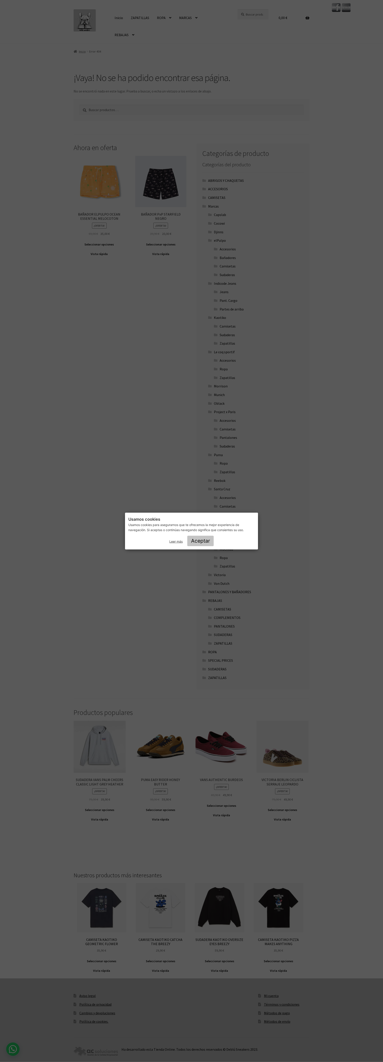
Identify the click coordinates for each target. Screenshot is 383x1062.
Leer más (176, 541)
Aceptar (200, 541)
